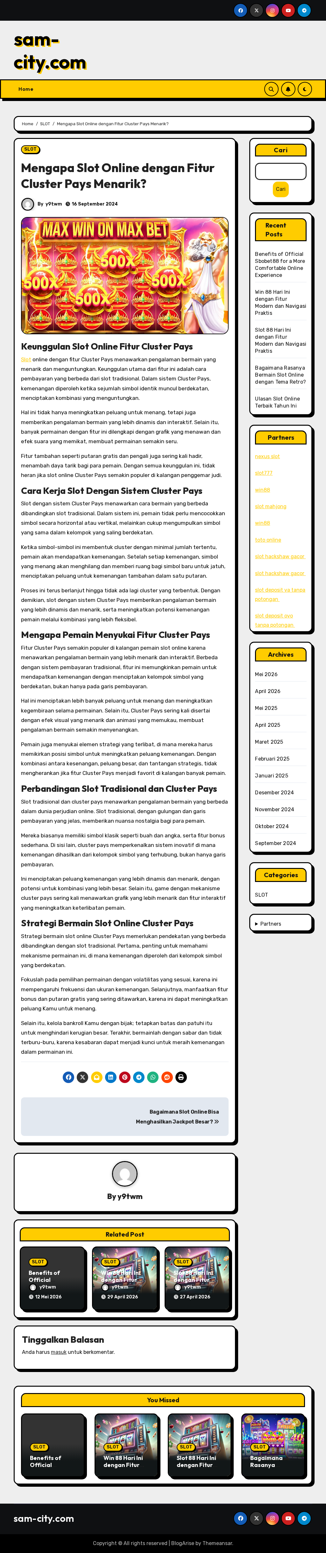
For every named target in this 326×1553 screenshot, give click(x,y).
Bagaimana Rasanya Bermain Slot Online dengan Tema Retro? (280, 375)
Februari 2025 (272, 759)
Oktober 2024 (271, 826)
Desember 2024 (274, 793)
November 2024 (274, 809)
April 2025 (267, 725)
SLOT (30, 149)
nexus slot (267, 456)
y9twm (54, 204)
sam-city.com (50, 50)
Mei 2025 (266, 708)
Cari (281, 150)
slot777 (264, 473)
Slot (26, 359)
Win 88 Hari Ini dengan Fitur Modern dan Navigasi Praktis (126, 1468)
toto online (268, 540)
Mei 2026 (266, 674)
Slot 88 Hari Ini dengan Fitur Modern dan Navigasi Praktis (199, 1468)
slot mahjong (271, 506)
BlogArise (182, 1543)
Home (25, 89)
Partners (270, 924)
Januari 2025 (271, 776)
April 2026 (267, 691)
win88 (262, 490)
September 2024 (275, 843)
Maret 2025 (269, 742)
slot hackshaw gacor (280, 556)
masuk (59, 1352)
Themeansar (217, 1543)
